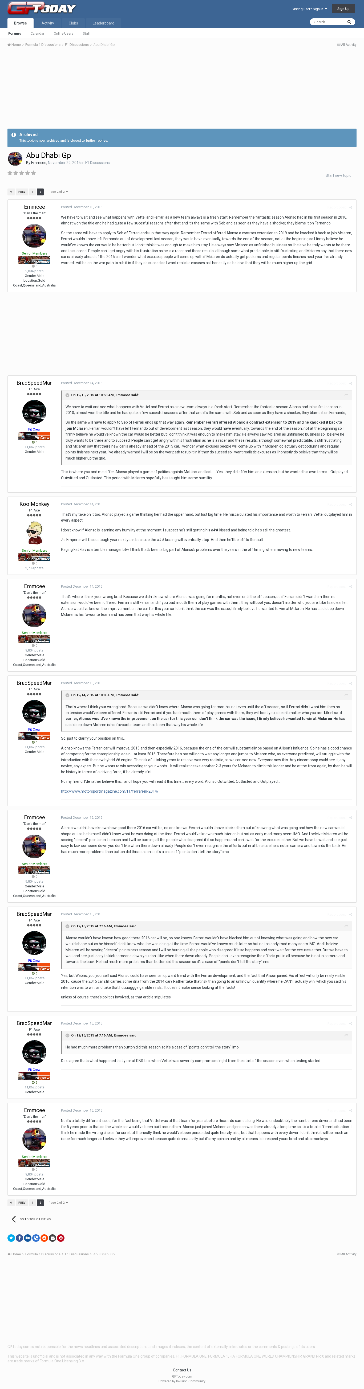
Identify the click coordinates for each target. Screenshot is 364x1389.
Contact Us (182, 1370)
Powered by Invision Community (182, 1381)
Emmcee (38, 163)
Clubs (73, 23)
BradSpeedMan (34, 383)
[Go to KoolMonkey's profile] (34, 533)
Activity (48, 23)
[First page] (11, 192)
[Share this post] (350, 207)
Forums (14, 33)
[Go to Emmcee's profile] (15, 158)
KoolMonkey (34, 504)
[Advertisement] (182, 91)
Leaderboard (103, 23)
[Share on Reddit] (44, 1238)
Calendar (37, 33)
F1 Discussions (97, 163)
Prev (22, 191)
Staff (87, 33)
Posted (81, 207)
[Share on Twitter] (11, 1238)
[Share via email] (52, 1238)
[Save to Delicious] (36, 1238)
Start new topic (338, 175)
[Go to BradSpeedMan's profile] (34, 412)
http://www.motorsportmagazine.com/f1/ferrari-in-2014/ (110, 791)
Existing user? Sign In (308, 9)
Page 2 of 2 (57, 192)
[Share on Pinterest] (60, 1238)
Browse (20, 23)
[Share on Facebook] (19, 1238)
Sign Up (343, 9)
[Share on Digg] (27, 1238)
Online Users (63, 33)
